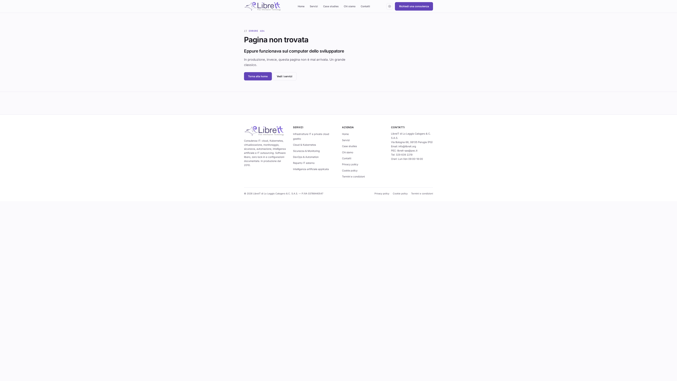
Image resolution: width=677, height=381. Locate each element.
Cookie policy (350, 170)
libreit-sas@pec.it (407, 150)
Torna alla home (258, 76)
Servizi (314, 6)
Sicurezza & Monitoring (306, 150)
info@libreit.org (407, 146)
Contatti (365, 6)
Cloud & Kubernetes (304, 144)
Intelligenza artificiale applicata (311, 169)
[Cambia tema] (389, 6)
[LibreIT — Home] (262, 6)
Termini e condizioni (353, 176)
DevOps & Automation (306, 156)
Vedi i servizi (284, 76)
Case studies (331, 6)
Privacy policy (350, 164)
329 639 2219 (404, 154)
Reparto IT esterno (304, 162)
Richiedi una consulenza (414, 6)
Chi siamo (349, 6)
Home (301, 6)
